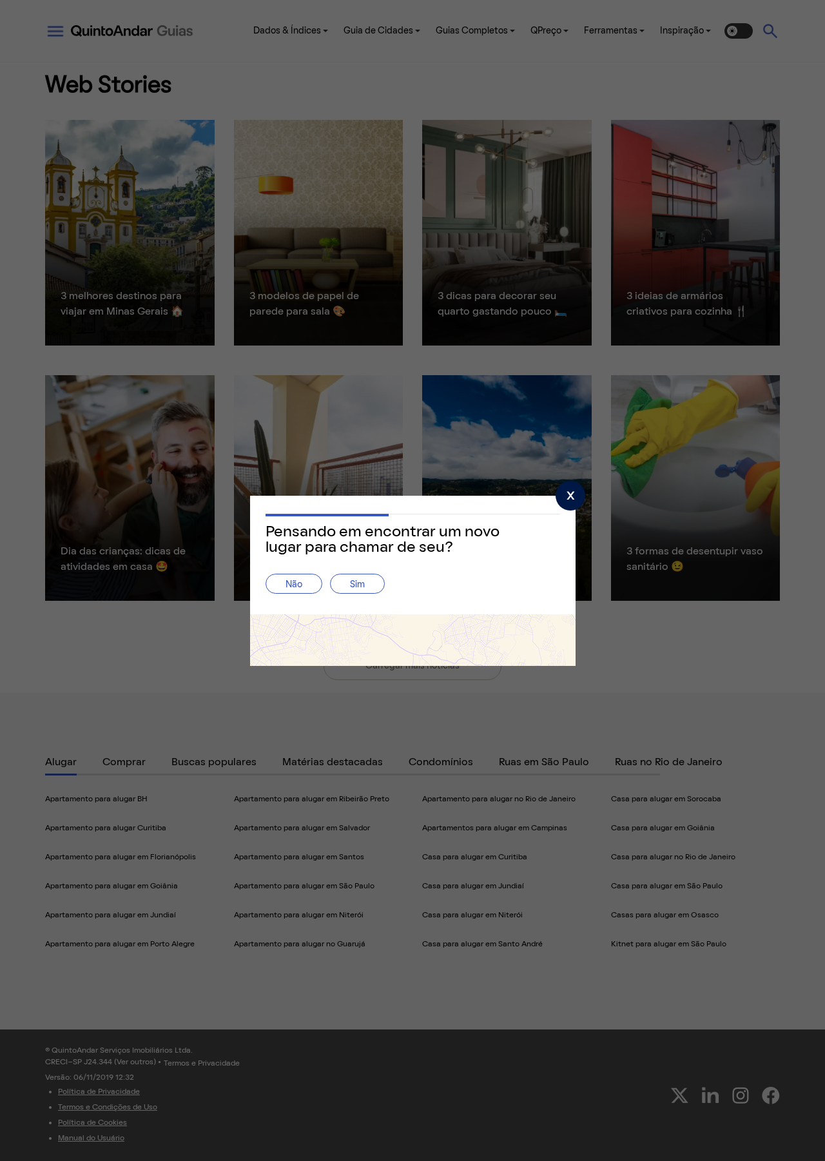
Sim (357, 585)
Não (294, 585)
